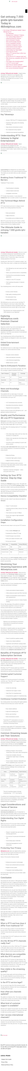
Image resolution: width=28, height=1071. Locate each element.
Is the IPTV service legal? (12, 63)
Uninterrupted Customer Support (14, 46)
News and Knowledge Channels (13, 41)
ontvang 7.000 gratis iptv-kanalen (9, 73)
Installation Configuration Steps (13, 45)
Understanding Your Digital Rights (14, 50)
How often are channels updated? (14, 64)
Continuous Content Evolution (13, 48)
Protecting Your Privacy (11, 51)
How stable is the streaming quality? (15, 61)
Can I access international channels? (14, 68)
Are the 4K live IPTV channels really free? (16, 56)
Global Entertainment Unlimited (13, 38)
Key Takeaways (10, 33)
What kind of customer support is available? (16, 66)
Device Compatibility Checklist (13, 43)
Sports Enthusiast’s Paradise (13, 40)
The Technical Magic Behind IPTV (14, 36)
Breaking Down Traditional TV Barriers (15, 35)
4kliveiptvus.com (5, 851)
